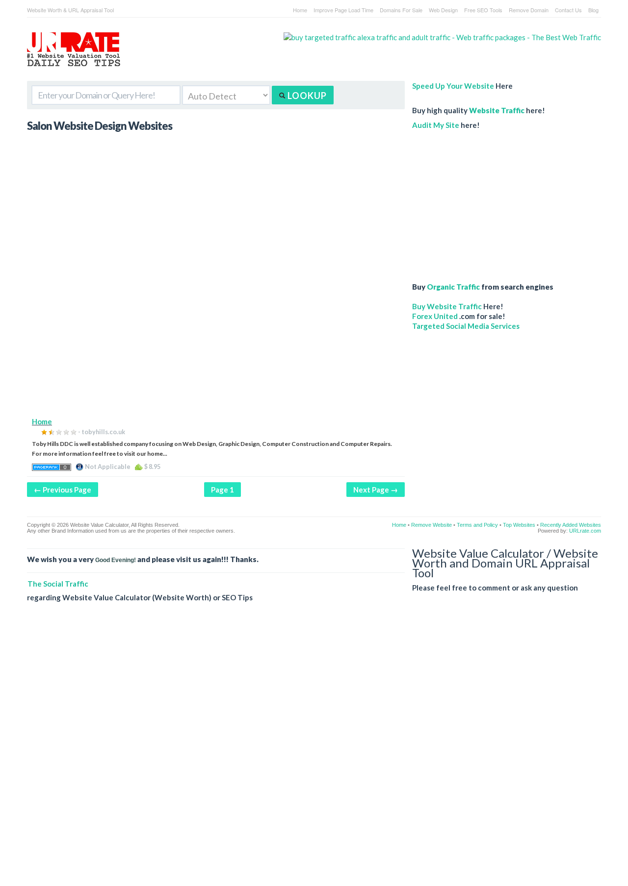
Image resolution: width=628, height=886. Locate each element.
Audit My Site (435, 125)
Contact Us (568, 10)
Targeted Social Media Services (466, 325)
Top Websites (519, 525)
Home (300, 10)
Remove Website (431, 525)
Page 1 (222, 489)
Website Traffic (496, 110)
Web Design (443, 10)
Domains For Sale (401, 10)
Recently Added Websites (570, 525)
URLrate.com (585, 531)
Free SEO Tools (483, 10)
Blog (593, 10)
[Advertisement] (216, 348)
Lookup (306, 95)
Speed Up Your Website (453, 85)
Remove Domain (529, 10)
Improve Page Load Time (343, 10)
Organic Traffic (453, 286)
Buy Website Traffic (447, 306)
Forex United (435, 316)
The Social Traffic (57, 583)
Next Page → (375, 489)
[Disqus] (314, 751)
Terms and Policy (477, 525)
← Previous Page (62, 489)
